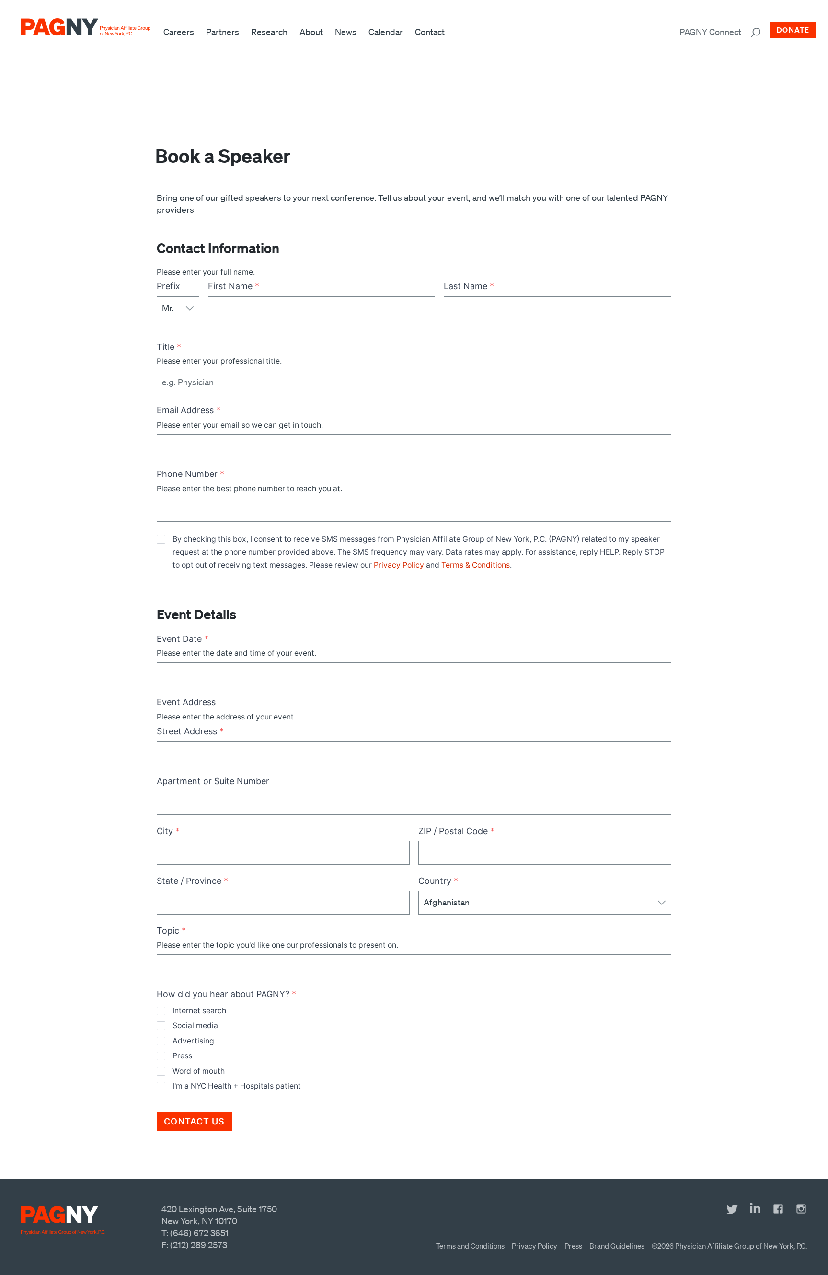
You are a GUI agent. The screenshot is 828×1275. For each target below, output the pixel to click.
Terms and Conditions (470, 1246)
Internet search (199, 1010)
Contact (430, 31)
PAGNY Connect (710, 31)
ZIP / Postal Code (456, 831)
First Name (233, 286)
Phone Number (190, 474)
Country (438, 881)
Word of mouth (198, 1071)
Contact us (194, 1121)
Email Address (188, 410)
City (168, 831)
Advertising (193, 1040)
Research (269, 31)
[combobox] (166, 509)
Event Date (182, 639)
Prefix (168, 286)
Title (169, 347)
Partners (222, 31)
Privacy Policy (399, 564)
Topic (171, 931)
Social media (195, 1025)
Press (182, 1055)
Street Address (190, 731)
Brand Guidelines (616, 1246)
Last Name (469, 286)
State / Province (192, 881)
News (345, 31)
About (311, 31)
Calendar (385, 31)
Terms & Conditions (475, 564)
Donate (793, 30)
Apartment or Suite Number (213, 781)
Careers (178, 31)
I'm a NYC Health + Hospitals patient (236, 1085)
